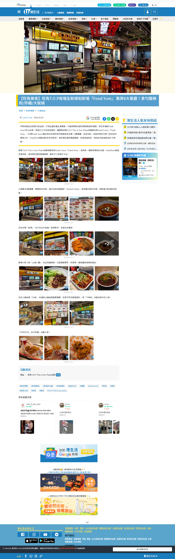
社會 (149, 528)
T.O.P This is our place (57, 390)
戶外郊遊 (78, 531)
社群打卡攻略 (120, 5)
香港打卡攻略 (142, 18)
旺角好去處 (48, 386)
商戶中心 (132, 5)
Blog (65, 5)
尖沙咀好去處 (91, 528)
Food (47, 5)
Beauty (56, 5)
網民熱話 (68, 538)
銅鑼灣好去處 (105, 528)
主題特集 (156, 18)
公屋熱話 (60, 13)
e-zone (73, 5)
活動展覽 (69, 528)
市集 (76, 528)
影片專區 (104, 18)
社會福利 (88, 531)
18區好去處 (127, 18)
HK (31, 5)
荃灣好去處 (129, 528)
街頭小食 (24, 390)
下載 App (144, 5)
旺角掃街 (61, 386)
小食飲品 (41, 110)
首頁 (21, 110)
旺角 (58, 375)
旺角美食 (35, 386)
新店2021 (72, 386)
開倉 (82, 528)
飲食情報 (30, 110)
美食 (42, 390)
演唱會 (21, 18)
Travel (39, 5)
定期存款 (79, 13)
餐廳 (83, 386)
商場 (34, 390)
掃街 (113, 386)
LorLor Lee (27, 117)
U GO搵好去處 (105, 5)
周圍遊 (115, 18)
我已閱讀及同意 (142, 549)
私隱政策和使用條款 (67, 548)
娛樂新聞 (70, 13)
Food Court (93, 386)
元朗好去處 (117, 528)
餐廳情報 (69, 531)
